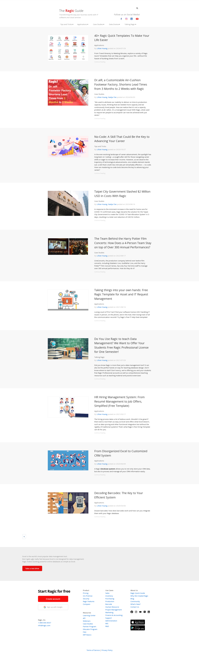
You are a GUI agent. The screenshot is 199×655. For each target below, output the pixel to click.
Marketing (109, 612)
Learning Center (89, 615)
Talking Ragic (99, 357)
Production (109, 601)
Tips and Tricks (100, 146)
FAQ (84, 632)
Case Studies (99, 94)
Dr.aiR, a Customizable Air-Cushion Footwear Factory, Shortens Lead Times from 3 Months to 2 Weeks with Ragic (120, 84)
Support (108, 618)
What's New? (135, 604)
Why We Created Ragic (139, 596)
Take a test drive (32, 568)
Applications (99, 45)
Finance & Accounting (113, 615)
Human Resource (112, 607)
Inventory (109, 596)
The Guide (71, 10)
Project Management (113, 609)
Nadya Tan (112, 97)
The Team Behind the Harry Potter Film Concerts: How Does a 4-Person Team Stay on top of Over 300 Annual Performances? (122, 243)
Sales (107, 593)
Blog (132, 598)
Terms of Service (93, 650)
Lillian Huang (102, 48)
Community (135, 601)
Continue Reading (99, 62)
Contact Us (134, 607)
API (84, 618)
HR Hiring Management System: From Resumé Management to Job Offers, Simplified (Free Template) (119, 401)
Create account (53, 599)
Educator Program (90, 629)
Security (86, 598)
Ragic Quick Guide (137, 593)
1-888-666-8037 (44, 623)
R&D (107, 626)
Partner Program (89, 626)
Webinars (86, 621)
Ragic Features (88, 601)
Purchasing (109, 598)
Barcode (108, 604)
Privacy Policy (107, 650)
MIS (106, 623)
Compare (86, 604)
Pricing (85, 593)
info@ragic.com (44, 625)
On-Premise (87, 596)
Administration (111, 621)
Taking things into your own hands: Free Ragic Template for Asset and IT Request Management (121, 294)
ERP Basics (87, 635)
